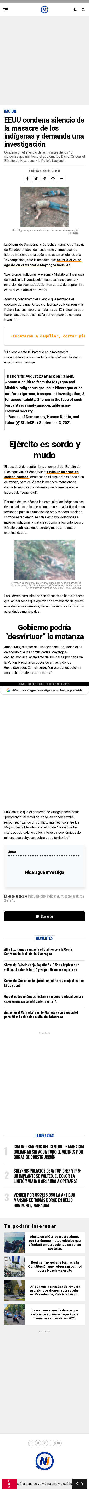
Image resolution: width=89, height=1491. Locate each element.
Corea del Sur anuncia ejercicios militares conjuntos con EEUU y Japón (44, 983)
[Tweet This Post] (36, 178)
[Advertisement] (44, 60)
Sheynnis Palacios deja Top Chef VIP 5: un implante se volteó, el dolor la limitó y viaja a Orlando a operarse (41, 967)
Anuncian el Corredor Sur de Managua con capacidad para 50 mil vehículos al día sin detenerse (41, 1014)
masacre (66, 896)
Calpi (31, 896)
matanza (78, 896)
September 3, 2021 (55, 422)
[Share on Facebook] (27, 178)
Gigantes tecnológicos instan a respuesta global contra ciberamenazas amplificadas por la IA (43, 998)
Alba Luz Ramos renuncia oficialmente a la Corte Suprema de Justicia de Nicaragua (38, 951)
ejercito (41, 896)
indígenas (53, 896)
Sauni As (9, 900)
